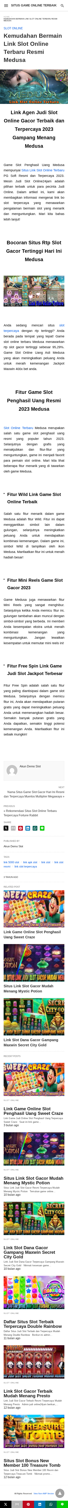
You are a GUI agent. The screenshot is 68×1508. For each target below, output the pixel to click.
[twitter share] (6, 828)
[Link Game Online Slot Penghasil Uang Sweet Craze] (34, 909)
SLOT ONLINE (13, 28)
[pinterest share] (20, 828)
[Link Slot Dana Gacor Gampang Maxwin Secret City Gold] (34, 1017)
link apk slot (30, 862)
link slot (45, 862)
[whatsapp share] (35, 828)
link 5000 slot (11, 862)
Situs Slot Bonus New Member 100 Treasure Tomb (32, 1463)
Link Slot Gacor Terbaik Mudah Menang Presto (28, 1393)
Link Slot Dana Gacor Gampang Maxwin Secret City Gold (29, 1252)
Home (7, 17)
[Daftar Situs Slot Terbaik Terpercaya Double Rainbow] (34, 1292)
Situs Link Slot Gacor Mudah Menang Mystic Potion (33, 1180)
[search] (62, 5)
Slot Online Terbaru (18, 428)
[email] (17, 1504)
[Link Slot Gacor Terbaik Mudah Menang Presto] (34, 1362)
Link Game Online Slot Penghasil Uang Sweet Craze (33, 1111)
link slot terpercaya (26, 866)
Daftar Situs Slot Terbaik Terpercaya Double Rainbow (33, 1324)
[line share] (42, 828)
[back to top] (59, 1493)
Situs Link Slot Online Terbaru (42, 170)
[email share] (13, 828)
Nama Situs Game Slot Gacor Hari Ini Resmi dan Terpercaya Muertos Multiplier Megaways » (34, 794)
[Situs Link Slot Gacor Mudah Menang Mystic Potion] (34, 962)
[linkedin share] (27, 828)
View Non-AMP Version (44, 1493)
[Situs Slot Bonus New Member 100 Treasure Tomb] (34, 1431)
